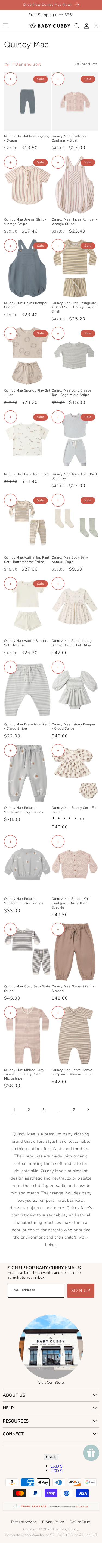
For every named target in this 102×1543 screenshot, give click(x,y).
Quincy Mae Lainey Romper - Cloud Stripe (73, 726)
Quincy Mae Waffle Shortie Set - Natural (25, 643)
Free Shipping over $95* (51, 14)
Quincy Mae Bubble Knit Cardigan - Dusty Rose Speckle (71, 903)
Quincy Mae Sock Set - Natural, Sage (70, 560)
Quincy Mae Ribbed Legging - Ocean (27, 138)
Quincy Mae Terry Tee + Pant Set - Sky (74, 476)
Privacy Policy (53, 1522)
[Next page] (88, 1110)
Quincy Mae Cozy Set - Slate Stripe (27, 988)
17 (73, 1109)
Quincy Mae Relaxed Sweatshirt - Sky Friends (23, 901)
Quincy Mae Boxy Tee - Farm (27, 474)
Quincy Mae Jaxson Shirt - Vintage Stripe (25, 222)
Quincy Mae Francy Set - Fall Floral (75, 810)
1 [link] (14, 1109)
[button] (5, 26)
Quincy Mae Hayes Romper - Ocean (27, 305)
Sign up (81, 1290)
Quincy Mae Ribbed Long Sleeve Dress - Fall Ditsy (72, 643)
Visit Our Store (51, 1382)
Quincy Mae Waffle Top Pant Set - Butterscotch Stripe (27, 560)
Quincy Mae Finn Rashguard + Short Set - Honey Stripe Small (74, 307)
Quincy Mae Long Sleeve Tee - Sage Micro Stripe (72, 393)
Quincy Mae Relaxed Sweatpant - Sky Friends (23, 810)
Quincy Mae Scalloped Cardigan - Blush (70, 138)
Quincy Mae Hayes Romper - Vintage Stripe (75, 222)
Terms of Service (23, 1522)
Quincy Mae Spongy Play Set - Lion (27, 393)
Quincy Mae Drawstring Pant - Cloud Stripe (27, 726)
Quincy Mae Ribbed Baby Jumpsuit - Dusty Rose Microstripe (24, 1074)
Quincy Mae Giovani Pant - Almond (73, 988)
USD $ (51, 1457)
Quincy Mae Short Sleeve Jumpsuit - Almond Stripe (72, 1072)
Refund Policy (80, 1522)
